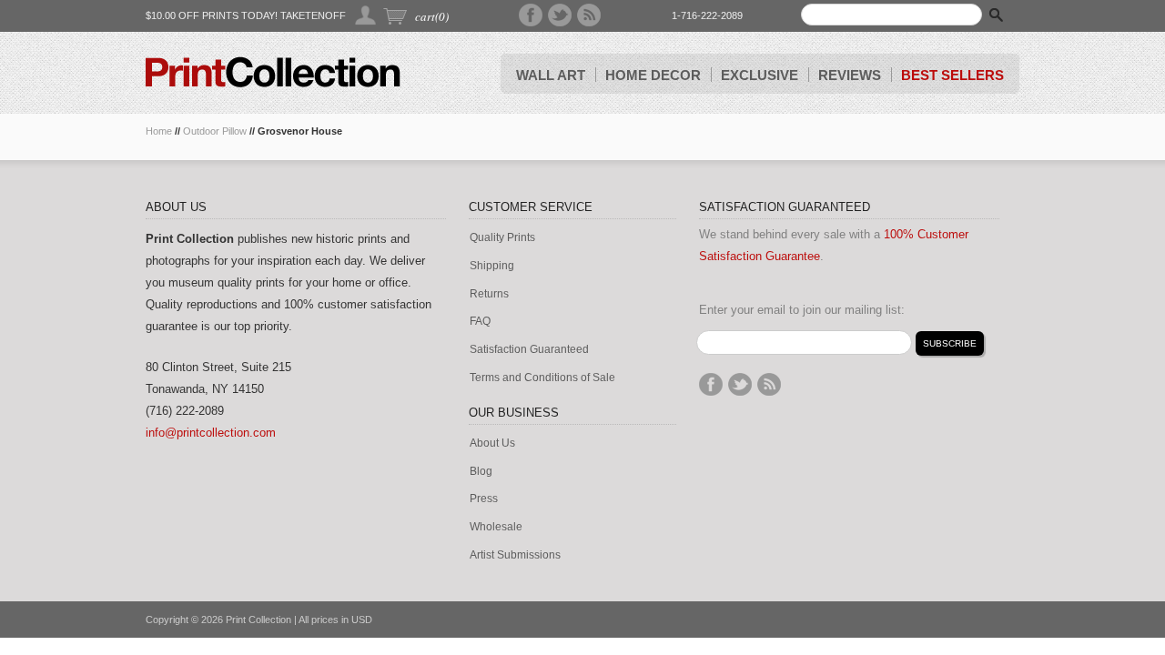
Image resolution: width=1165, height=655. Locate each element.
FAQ (480, 322)
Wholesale (496, 527)
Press (484, 499)
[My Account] (366, 15)
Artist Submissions (515, 555)
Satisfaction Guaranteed (529, 350)
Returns (489, 294)
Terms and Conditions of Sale (542, 378)
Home (159, 131)
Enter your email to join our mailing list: (802, 310)
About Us (492, 443)
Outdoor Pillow (215, 131)
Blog (481, 472)
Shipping (492, 266)
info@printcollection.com (211, 432)
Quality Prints (502, 238)
